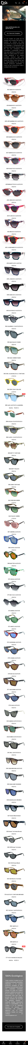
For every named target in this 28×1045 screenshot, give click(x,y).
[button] (13, 33)
